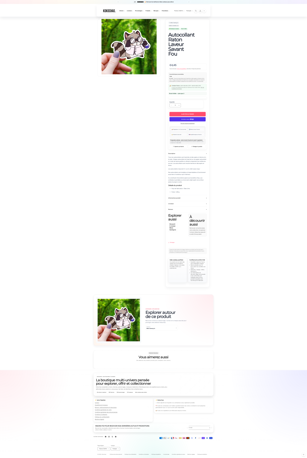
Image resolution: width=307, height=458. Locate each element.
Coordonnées (166, 454)
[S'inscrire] (209, 428)
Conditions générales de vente (103, 409)
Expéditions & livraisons (101, 405)
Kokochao (104, 454)
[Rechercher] (196, 11)
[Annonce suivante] (189, 2)
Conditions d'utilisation (101, 414)
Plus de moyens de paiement (188, 123)
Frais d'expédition (181, 68)
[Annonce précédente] (118, 2)
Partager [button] (172, 242)
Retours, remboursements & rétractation (106, 407)
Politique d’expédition (156, 454)
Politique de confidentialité (102, 417)
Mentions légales (99, 419)
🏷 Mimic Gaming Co (173, 22)
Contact (97, 402)
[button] (204, 11)
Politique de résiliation (202, 454)
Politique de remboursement (116, 454)
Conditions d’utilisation (144, 454)
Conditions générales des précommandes (106, 412)
